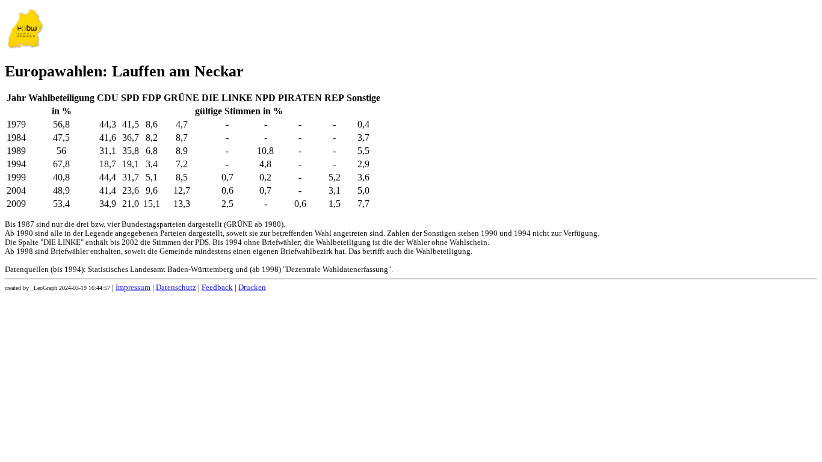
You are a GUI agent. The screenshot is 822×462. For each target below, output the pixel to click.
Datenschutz (176, 287)
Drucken (252, 287)
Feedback (217, 287)
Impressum (133, 287)
